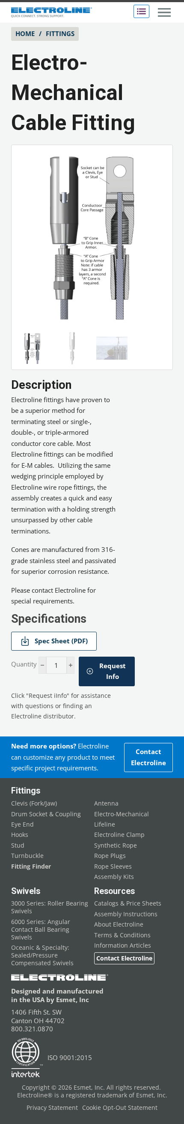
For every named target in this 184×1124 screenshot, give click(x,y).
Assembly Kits (114, 877)
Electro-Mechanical (121, 814)
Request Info (112, 671)
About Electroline (118, 924)
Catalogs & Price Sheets (127, 903)
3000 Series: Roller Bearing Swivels (49, 907)
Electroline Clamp (119, 835)
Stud (17, 845)
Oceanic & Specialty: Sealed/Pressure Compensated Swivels (42, 955)
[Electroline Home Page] (51, 12)
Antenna (106, 803)
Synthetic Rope (115, 845)
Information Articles (122, 945)
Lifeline (104, 824)
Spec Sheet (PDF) (61, 640)
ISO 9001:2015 (69, 1057)
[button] (156, 162)
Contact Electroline (148, 757)
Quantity (24, 664)
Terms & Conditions (122, 935)
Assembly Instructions (125, 914)
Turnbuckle (27, 856)
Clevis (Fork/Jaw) (34, 803)
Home (25, 33)
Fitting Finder (31, 866)
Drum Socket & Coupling (46, 814)
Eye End (22, 824)
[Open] (141, 11)
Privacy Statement (52, 1108)
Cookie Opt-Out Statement (119, 1108)
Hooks (19, 835)
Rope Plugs (110, 856)
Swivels (25, 891)
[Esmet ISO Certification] (27, 1058)
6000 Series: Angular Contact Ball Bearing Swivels (40, 929)
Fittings (60, 33)
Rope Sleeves (113, 866)
